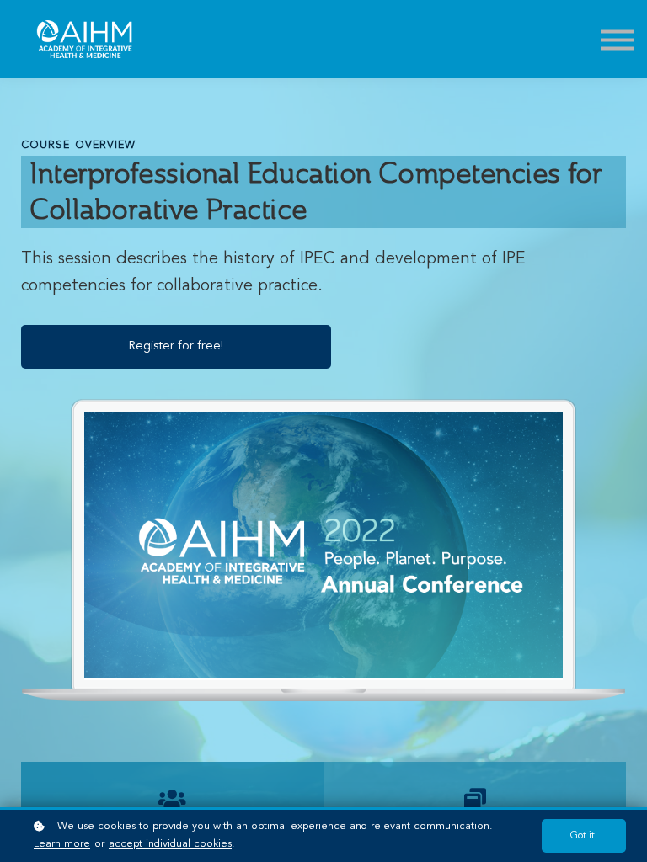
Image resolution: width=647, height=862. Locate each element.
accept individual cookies (170, 843)
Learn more (62, 843)
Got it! (583, 836)
